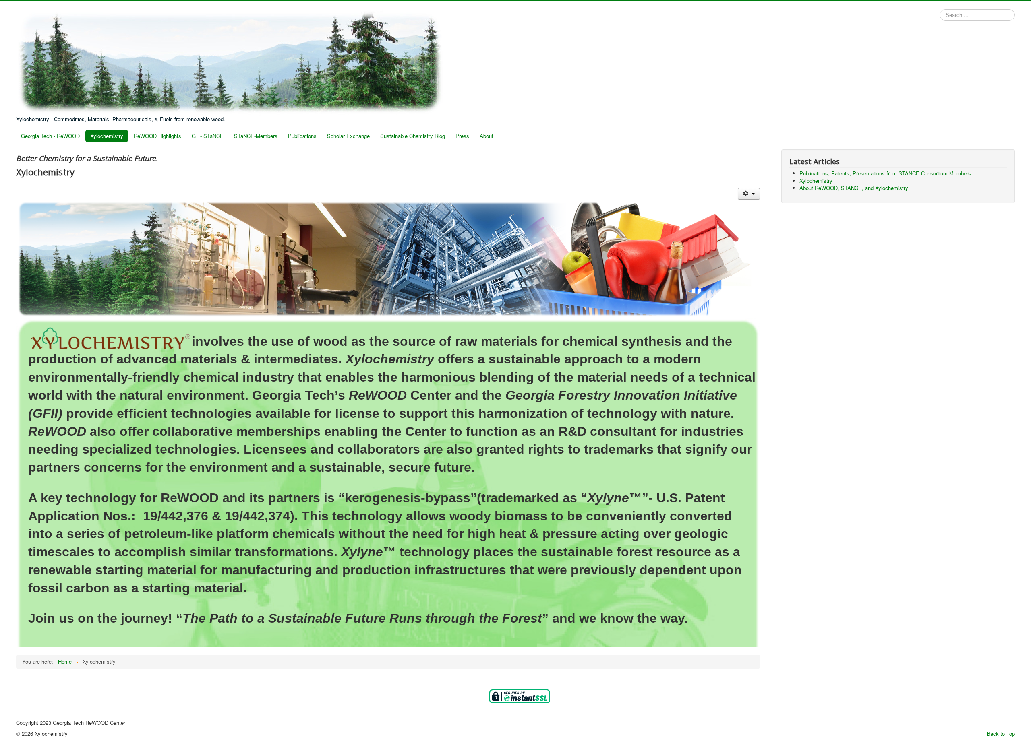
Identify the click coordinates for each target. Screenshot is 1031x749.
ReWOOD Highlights (157, 136)
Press (462, 136)
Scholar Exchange (348, 136)
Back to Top (1001, 733)
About (486, 136)
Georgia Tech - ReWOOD (50, 136)
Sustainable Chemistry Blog (412, 136)
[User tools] (749, 194)
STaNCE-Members (255, 136)
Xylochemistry (106, 136)
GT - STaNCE (208, 136)
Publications (302, 136)
